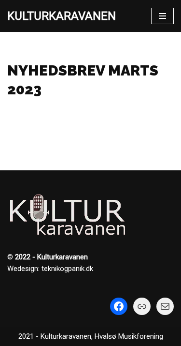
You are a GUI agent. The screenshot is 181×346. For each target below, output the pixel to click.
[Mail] (165, 306)
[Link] (142, 306)
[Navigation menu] (162, 16)
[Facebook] (118, 306)
